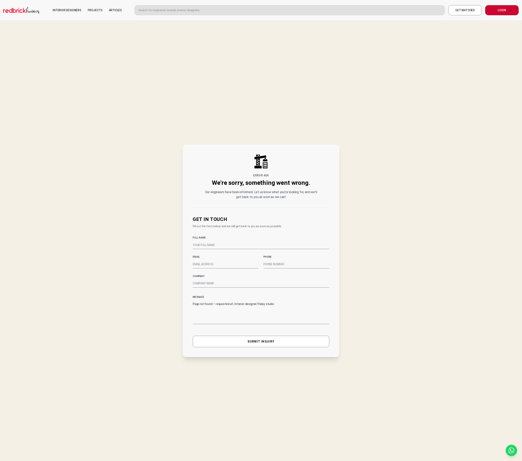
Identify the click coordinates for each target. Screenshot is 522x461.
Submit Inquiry (261, 341)
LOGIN (502, 10)
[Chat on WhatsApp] (511, 450)
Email (196, 256)
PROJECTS (95, 10)
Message (198, 297)
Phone (267, 256)
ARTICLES (115, 10)
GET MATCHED (465, 10)
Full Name (199, 237)
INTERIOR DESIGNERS (67, 10)
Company (199, 276)
